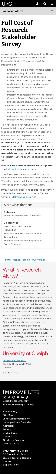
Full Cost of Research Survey (22, 169)
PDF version (39, 259)
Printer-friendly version (17, 259)
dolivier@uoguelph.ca (24, 196)
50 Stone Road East (14, 360)
